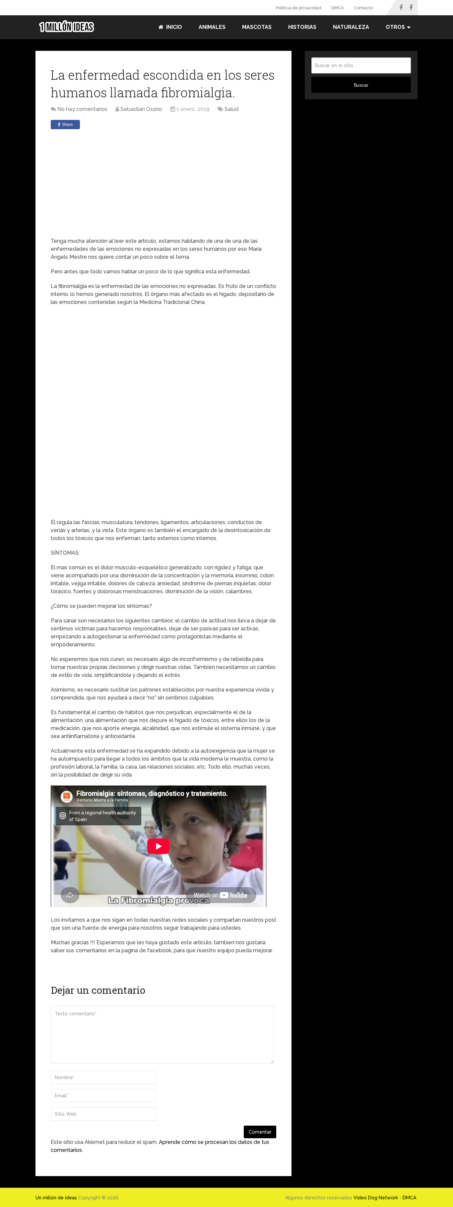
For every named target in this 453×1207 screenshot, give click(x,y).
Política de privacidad (298, 7)
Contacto (363, 7)
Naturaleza (351, 27)
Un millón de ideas (56, 1197)
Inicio (173, 27)
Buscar (361, 85)
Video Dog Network (376, 1197)
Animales (212, 27)
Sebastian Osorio (141, 109)
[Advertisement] (163, 184)
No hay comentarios (82, 109)
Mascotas (257, 27)
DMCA (337, 7)
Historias (302, 27)
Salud (231, 109)
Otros (395, 27)
